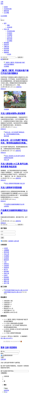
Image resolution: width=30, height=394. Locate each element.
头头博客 (6, 12)
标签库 (6, 7)
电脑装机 (6, 52)
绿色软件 (6, 44)
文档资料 (6, 206)
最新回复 (6, 10)
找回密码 (10, 241)
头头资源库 (4, 16)
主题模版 (6, 250)
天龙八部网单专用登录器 (11, 188)
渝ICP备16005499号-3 (7, 338)
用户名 (2, 351)
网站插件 (6, 277)
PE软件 (9, 54)
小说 (5, 261)
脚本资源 (9, 39)
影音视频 (6, 48)
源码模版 (6, 42)
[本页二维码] (5, 392)
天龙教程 (9, 35)
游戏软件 (6, 267)
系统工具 (6, 273)
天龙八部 (6, 29)
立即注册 (16, 241)
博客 (8, 25)
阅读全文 (3, 89)
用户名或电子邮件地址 (7, 371)
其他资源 (6, 50)
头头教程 (9, 40)
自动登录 (4, 241)
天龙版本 (9, 33)
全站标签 (9, 27)
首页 (5, 23)
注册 (2, 1)
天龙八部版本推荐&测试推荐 (13, 113)
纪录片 (6, 275)
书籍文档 (6, 46)
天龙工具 (9, 37)
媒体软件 (6, 260)
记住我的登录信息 (7, 355)
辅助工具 (6, 281)
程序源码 (6, 271)
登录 (2, 3)
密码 (2, 353)
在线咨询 (6, 390)
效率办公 (6, 263)
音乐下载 (6, 283)
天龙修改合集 (8, 9)
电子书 (6, 269)
